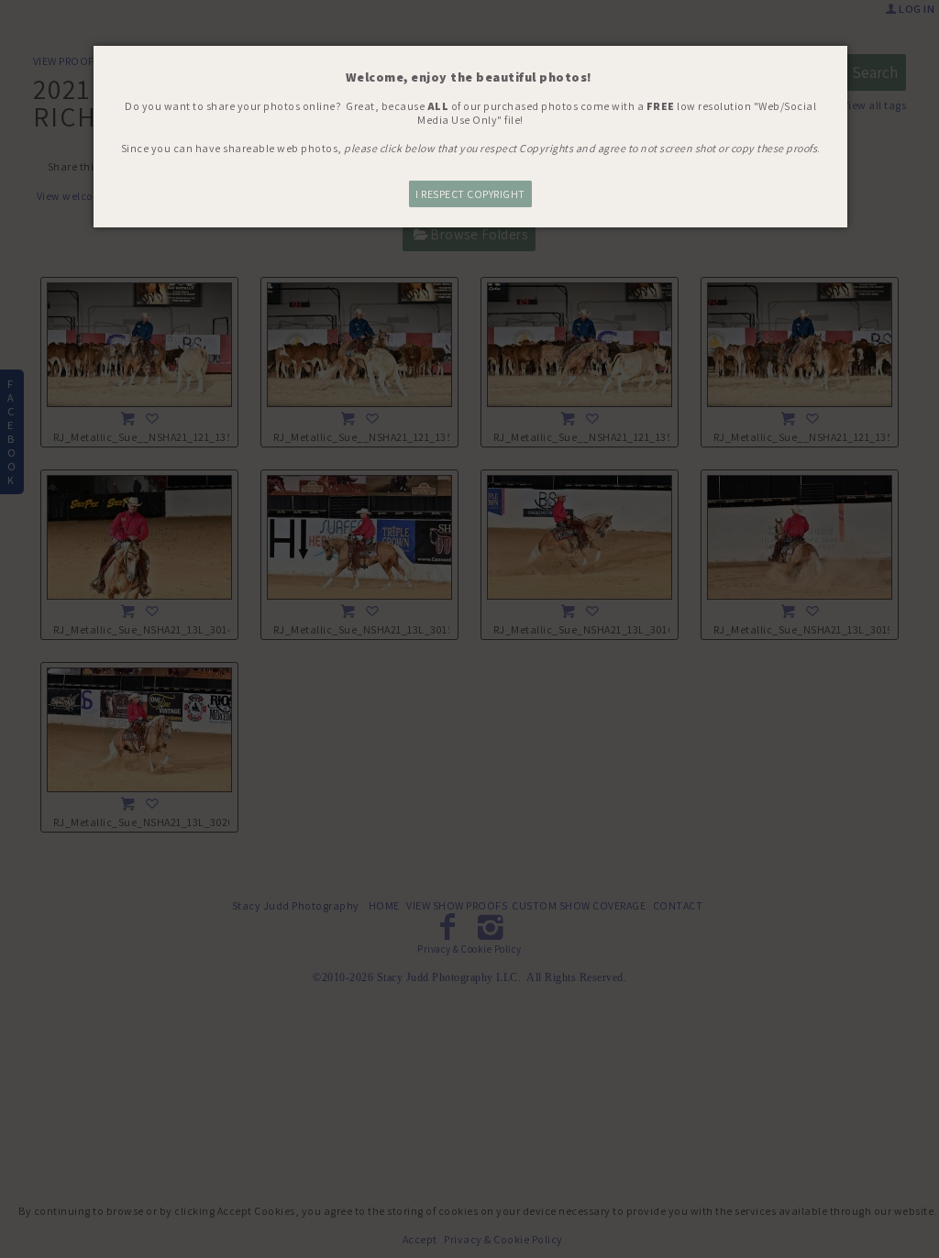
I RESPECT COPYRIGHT (470, 194)
